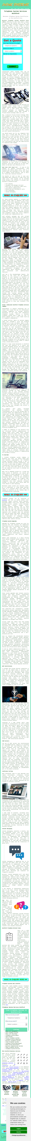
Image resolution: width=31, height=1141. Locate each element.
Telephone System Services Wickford (13, 1007)
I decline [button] (18, 1132)
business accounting (18, 1072)
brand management (17, 1073)
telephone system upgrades (19, 969)
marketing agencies (7, 1062)
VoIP (27, 163)
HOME (12, 8)
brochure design (7, 1069)
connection (15, 177)
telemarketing (6, 1071)
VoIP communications (23, 290)
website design (12, 1081)
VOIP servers (25, 759)
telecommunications (10, 744)
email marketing (6, 1076)
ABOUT (19, 8)
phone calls (18, 169)
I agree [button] (19, 1128)
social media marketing (12, 1068)
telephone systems (24, 24)
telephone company (7, 83)
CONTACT (22, 8)
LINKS (15, 8)
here (7, 1004)
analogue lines (6, 106)
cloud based (9, 120)
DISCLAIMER (27, 8)
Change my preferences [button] (18, 1135)
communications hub (17, 214)
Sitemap (3, 1125)
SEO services (25, 1071)
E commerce (20, 1080)
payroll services (14, 1066)
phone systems (15, 71)
